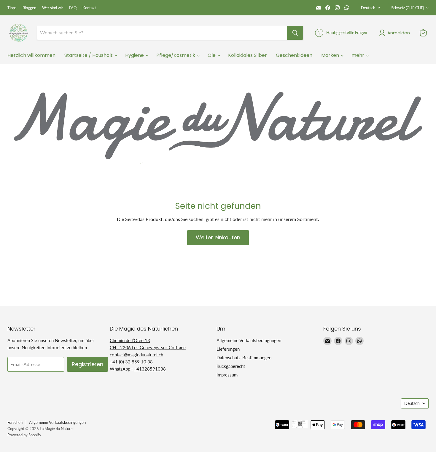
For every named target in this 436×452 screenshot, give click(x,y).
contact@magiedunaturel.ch (136, 354)
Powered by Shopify (24, 434)
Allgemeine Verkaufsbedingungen (249, 340)
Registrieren (87, 364)
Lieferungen (228, 349)
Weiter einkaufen (218, 237)
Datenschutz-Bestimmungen (244, 357)
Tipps (12, 8)
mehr (358, 55)
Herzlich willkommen (31, 55)
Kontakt (89, 8)
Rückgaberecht (231, 366)
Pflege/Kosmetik (176, 55)
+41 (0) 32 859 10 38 (131, 361)
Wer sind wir (52, 8)
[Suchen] (295, 33)
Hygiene (135, 55)
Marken (330, 55)
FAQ (73, 8)
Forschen (15, 422)
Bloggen (29, 8)
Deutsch (368, 7)
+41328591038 (150, 368)
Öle (212, 55)
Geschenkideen (294, 55)
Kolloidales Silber (247, 55)
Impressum (227, 374)
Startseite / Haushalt (89, 55)
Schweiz (407, 7)
